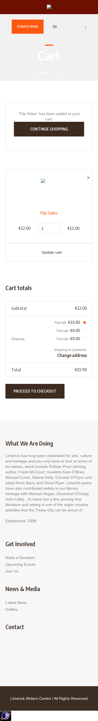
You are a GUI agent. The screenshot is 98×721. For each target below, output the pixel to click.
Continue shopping (49, 129)
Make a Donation (20, 557)
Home (42, 72)
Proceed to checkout (35, 391)
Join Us (11, 571)
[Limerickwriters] (49, 7)
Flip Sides (49, 213)
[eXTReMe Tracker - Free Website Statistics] (5, 715)
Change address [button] (72, 355)
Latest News (16, 602)
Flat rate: (67, 322)
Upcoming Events (20, 564)
